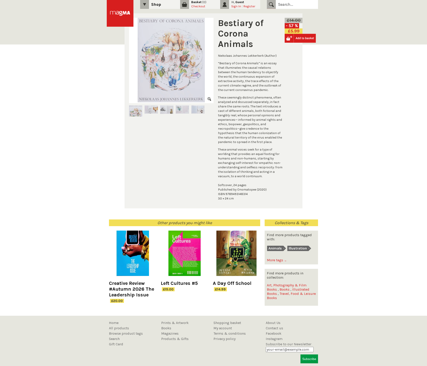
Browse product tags (126, 333)
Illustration (298, 248)
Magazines (170, 333)
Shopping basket (227, 323)
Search (271, 4)
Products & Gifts (175, 339)
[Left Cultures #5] (184, 255)
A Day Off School (232, 283)
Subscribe (309, 359)
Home (114, 323)
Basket (196, 2)
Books (285, 289)
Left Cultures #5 (179, 283)
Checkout (198, 6)
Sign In (236, 6)
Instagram (274, 339)
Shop (156, 4)
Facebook (273, 333)
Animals (275, 248)
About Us (273, 323)
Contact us (274, 328)
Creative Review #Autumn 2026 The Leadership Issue (131, 289)
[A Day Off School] (236, 255)
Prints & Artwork (175, 323)
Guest (239, 2)
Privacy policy (225, 339)
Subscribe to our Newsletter (288, 344)
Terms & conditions (230, 333)
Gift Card (116, 344)
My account (223, 328)
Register (249, 6)
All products (119, 328)
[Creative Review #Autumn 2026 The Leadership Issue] (132, 255)
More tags (277, 260)
